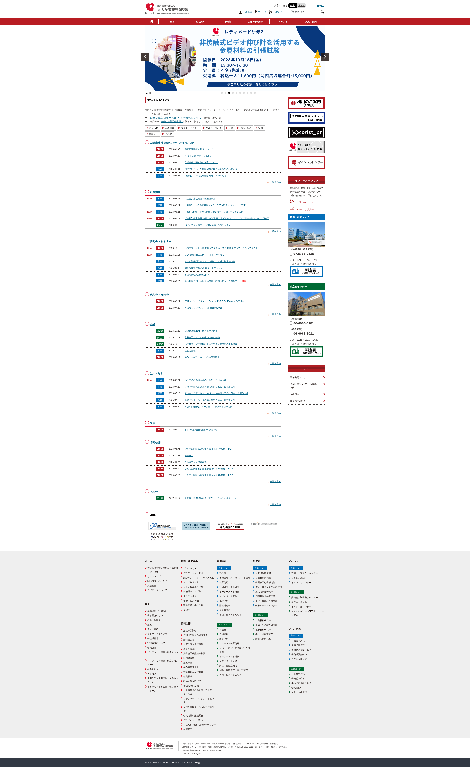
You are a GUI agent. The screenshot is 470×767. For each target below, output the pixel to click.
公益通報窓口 (154, 638)
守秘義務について (156, 643)
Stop (150, 93)
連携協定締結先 (298, 401)
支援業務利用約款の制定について (201, 162)
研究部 (228, 21)
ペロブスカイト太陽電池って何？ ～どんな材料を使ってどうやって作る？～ (222, 248)
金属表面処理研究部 (265, 582)
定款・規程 (152, 629)
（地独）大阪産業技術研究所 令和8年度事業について (174, 117)
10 (255, 93)
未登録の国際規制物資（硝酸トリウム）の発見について (212, 498)
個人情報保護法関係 (193, 715)
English (320, 5)
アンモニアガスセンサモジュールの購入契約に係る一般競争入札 (216, 393)
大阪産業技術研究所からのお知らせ (172, 142)
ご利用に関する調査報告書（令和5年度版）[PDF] (209, 475)
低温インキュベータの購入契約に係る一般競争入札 (210, 400)
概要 (172, 21)
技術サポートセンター (266, 605)
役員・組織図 (154, 620)
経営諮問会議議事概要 (194, 653)
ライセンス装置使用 (229, 643)
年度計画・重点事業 (193, 644)
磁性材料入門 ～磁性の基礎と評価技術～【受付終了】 (212, 281)
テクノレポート (191, 582)
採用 (260, 128)
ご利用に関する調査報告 (195, 635)
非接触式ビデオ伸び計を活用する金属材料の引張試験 (211, 344)
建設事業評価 (190, 630)
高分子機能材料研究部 (266, 601)
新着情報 (169, 128)
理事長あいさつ (155, 615)
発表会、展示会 (299, 578)
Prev (145, 57)
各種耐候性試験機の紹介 (197, 274)
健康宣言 (189, 455)
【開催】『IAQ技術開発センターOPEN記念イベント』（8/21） (216, 205)
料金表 (222, 573)
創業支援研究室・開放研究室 (233, 670)
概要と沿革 (152, 669)
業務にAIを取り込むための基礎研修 (202, 357)
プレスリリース (191, 568)
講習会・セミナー (190, 128)
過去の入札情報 (299, 659)
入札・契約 (311, 21)
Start (147, 93)
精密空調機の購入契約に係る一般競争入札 (205, 380)
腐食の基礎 (190, 350)
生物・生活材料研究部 (266, 625)
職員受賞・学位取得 (193, 605)
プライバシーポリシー (194, 720)
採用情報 (248, 12)
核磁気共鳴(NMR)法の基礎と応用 (201, 331)
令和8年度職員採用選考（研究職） (202, 429)
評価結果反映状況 (192, 681)
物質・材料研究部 (264, 634)
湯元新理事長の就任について (199, 149)
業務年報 (187, 662)
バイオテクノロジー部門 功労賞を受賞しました (208, 225)
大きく (301, 5)
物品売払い (296, 687)
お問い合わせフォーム (306, 202)
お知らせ (153, 128)
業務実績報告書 (191, 667)
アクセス (262, 12)
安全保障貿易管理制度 (172, 121)
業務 (149, 624)
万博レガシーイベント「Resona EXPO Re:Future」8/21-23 (214, 301)
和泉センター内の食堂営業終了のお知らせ (205, 175)
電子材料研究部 (263, 629)
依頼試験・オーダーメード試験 (234, 578)
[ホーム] (152, 21)
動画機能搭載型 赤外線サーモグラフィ (204, 268)
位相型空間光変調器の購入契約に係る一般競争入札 (210, 387)
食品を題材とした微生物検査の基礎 (202, 337)
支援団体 (294, 394)
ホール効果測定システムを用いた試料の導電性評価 (210, 261)
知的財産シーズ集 (192, 591)
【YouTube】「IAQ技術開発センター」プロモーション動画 (214, 212)
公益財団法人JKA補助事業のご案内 (305, 386)
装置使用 (223, 582)
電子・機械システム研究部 (268, 587)
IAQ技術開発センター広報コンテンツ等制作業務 (208, 406)
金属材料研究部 (263, 578)
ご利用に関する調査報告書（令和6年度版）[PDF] (209, 468)
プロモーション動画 (193, 573)
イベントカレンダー (301, 582)
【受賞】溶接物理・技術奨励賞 (200, 198)
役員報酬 (187, 676)
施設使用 (223, 601)
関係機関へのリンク (300, 377)
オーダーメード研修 (229, 591)
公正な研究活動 (191, 685)
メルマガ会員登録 (304, 209)
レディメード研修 (228, 596)
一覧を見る (275, 182)
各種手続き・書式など (230, 614)
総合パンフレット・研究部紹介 (198, 577)
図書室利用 (224, 610)
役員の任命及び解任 (193, 672)
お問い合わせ (280, 12)
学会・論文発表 (191, 600)
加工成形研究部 (263, 573)
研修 (231, 128)
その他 (168, 134)
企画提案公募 (298, 645)
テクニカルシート (192, 596)
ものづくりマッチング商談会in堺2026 (203, 308)
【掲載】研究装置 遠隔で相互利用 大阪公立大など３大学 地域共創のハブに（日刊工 (227, 218)
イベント (283, 21)
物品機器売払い (299, 654)
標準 (292, 5)
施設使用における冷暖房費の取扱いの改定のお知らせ (211, 169)
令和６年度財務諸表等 (196, 462)
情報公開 (153, 134)
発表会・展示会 (213, 128)
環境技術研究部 (263, 639)
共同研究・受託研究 (229, 587)
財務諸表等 (188, 658)
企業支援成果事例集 (193, 587)
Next (325, 57)
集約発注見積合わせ (301, 650)
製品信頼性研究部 (264, 591)
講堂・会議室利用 (228, 665)
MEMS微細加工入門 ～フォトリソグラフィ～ (207, 255)
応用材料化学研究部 (265, 596)
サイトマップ (154, 576)
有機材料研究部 (263, 620)
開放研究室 (224, 605)
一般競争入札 (298, 640)
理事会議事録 (190, 649)
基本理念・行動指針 (157, 611)
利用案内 (200, 21)
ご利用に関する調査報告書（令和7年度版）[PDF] (209, 449)
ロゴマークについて (157, 590)
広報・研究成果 (255, 21)
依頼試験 (223, 634)
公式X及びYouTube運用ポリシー (199, 724)
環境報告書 (188, 639)
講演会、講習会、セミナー (304, 573)
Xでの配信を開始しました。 (198, 156)
